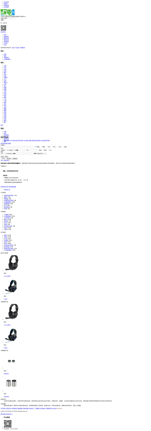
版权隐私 (20, 408)
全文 (49, 146)
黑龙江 (6, 82)
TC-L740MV (7, 276)
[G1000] (12, 293)
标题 (43, 146)
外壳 (8, 140)
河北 (5, 74)
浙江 (5, 85)
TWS (10, 140)
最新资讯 (17, 16)
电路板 (6, 198)
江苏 (5, 84)
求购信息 (6, 41)
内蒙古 (6, 77)
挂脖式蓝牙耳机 (36, 140)
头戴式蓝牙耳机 (8, 200)
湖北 (5, 95)
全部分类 (3, 32)
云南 (5, 107)
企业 (5, 44)
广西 (5, 100)
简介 (54, 146)
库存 (5, 141)
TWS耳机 (26, 140)
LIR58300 (6, 396)
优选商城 (12, 16)
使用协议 (14, 408)
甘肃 (5, 112)
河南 (5, 94)
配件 (5, 140)
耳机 (5, 56)
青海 (5, 114)
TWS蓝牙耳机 (8, 226)
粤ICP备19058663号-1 (6, 414)
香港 (5, 120)
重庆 (5, 72)
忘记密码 (6, 7)
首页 (5, 34)
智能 (38, 146)
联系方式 (8, 408)
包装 (5, 208)
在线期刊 (6, 36)
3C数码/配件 (7, 59)
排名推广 (31, 408)
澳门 (5, 122)
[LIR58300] (12, 391)
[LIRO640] (12, 368)
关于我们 (3, 408)
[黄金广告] (75, 189)
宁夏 (5, 115)
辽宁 (5, 79)
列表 (7, 160)
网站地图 (25, 408)
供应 (5, 133)
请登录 (6, 3)
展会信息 (6, 39)
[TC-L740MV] (12, 270)
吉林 (5, 80)
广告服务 (37, 408)
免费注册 (6, 5)
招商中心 (23, 16)
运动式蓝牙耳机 (45, 140)
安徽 (5, 87)
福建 (5, 89)
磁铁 (30, 140)
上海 (5, 69)
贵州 (5, 105)
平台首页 (6, 2)
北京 (5, 67)
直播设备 (6, 203)
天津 (5, 71)
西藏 (5, 109)
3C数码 (6, 214)
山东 (5, 92)
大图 (4, 160)
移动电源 (6, 207)
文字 (2, 160)
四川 (5, 104)
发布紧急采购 (12, 186)
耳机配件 (22, 47)
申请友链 (59, 408)
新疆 (5, 117)
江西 (5, 90)
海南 (5, 102)
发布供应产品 (4, 186)
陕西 (5, 110)
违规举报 (48, 408)
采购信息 (7, 16)
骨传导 (6, 221)
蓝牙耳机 (20, 140)
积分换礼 (42, 408)
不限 (5, 54)
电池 (16, 140)
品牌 (65, 146)
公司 (59, 146)
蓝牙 (6, 229)
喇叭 (5, 197)
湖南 (5, 97)
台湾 (5, 119)
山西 (5, 75)
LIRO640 (6, 373)
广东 (5, 99)
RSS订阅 (54, 408)
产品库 (2, 16)
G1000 (5, 299)
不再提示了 (4, 166)
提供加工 (6, 138)
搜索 (2, 20)
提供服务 (6, 135)
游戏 (5, 224)
